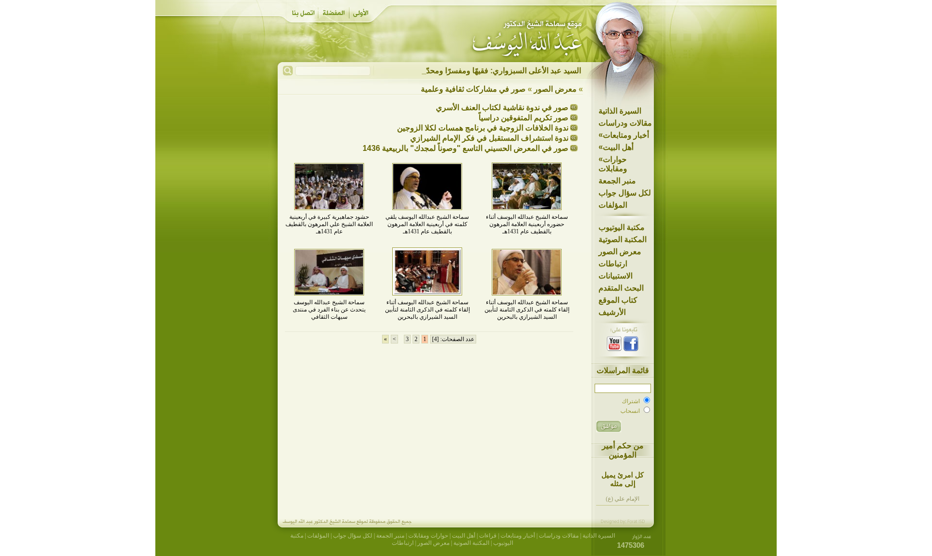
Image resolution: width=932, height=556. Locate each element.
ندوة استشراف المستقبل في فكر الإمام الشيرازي (489, 138)
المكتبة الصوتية (623, 239)
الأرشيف (612, 312)
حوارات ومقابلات (613, 164)
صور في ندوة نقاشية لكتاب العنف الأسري (502, 107)
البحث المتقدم (621, 288)
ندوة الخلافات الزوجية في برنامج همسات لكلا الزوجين (482, 128)
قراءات (488, 535)
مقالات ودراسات (625, 123)
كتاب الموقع (618, 300)
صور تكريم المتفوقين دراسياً (523, 118)
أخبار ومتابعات (624, 135)
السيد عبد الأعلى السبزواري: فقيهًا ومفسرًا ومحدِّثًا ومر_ (492, 70)
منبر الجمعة (617, 181)
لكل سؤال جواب (625, 193)
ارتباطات (613, 264)
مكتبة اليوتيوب (622, 227)
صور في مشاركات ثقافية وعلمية (473, 89)
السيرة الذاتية (620, 111)
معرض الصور (620, 251)
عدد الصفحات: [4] (453, 339)
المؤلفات (613, 205)
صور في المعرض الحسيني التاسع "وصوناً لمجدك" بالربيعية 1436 (465, 148)
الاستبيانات (615, 276)
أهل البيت (616, 147)
